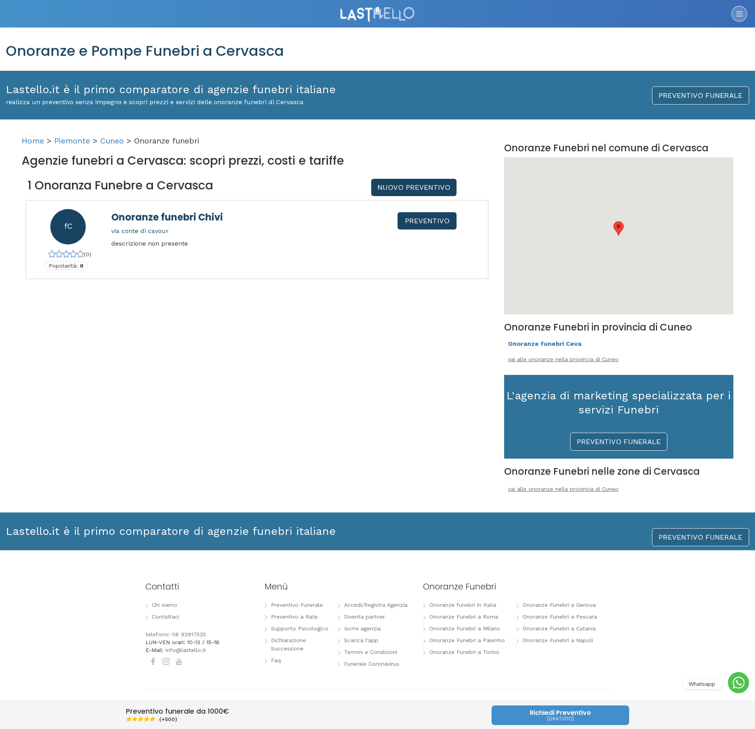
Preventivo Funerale (297, 605)
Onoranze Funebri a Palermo (467, 640)
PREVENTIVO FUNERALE (700, 95)
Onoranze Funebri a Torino (464, 652)
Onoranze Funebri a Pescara (560, 616)
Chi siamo (164, 605)
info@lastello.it (186, 650)
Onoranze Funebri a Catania (559, 628)
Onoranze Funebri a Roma (463, 616)
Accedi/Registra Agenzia (375, 605)
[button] (618, 228)
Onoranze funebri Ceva (545, 343)
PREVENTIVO (427, 221)
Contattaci (165, 616)
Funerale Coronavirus (371, 664)
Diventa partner (364, 616)
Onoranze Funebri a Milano (464, 628)
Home (33, 140)
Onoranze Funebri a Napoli (558, 640)
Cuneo (112, 140)
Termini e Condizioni (370, 652)
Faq (276, 660)
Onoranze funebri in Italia (462, 605)
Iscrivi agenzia (362, 628)
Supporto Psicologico (299, 628)
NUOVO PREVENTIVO (414, 187)
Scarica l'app (361, 640)
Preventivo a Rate (294, 616)
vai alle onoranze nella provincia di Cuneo (563, 359)
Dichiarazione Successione (288, 644)
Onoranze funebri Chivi (167, 217)
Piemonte (72, 140)
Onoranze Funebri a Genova (559, 605)
